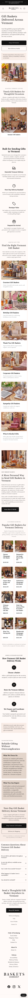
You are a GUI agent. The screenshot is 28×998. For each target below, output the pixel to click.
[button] (3, 8)
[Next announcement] (25, 2)
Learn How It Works (10, 509)
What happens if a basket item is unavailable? (10, 874)
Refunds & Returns (13, 962)
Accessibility (13, 957)
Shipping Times (13, 938)
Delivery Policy (13, 960)
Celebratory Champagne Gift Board (19, 582)
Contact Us (14, 924)
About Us (13, 950)
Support (24, 995)
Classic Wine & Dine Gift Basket (7, 582)
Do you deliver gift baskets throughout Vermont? (12, 856)
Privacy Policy (13, 964)
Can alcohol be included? (8, 880)
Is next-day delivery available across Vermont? (11, 863)
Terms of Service (13, 966)
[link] (14, 275)
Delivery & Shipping (14, 831)
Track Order (13, 935)
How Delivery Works (14, 48)
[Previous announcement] (3, 2)
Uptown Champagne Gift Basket (6, 556)
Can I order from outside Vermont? (11, 869)
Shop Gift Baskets (14, 42)
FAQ (14, 918)
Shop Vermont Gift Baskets (14, 825)
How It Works (13, 921)
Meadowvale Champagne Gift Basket (20, 633)
